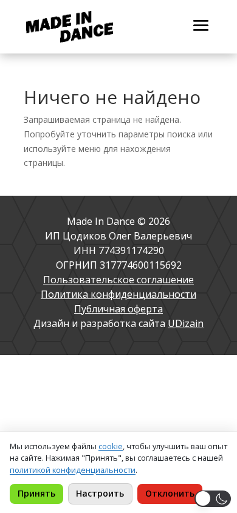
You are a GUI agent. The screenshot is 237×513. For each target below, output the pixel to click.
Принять (36, 493)
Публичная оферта (118, 308)
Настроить (100, 493)
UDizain (186, 323)
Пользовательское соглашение (118, 279)
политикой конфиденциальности (73, 469)
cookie (110, 446)
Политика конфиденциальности (118, 294)
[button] (212, 499)
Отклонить (169, 493)
